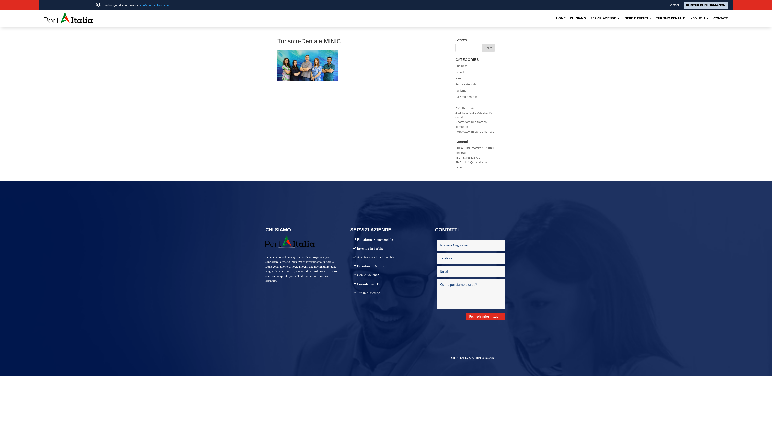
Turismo (460, 90)
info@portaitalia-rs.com (155, 5)
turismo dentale (466, 97)
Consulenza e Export (372, 283)
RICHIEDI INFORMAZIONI (708, 5)
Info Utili (697, 18)
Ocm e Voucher (368, 274)
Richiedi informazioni (485, 316)
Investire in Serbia (370, 248)
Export (459, 72)
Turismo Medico (368, 292)
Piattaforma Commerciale (375, 239)
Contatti (674, 5)
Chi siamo (578, 18)
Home (561, 18)
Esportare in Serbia (370, 266)
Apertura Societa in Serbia (375, 257)
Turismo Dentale (670, 18)
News (459, 78)
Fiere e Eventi (636, 18)
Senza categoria (466, 84)
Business (461, 66)
